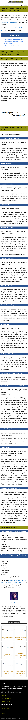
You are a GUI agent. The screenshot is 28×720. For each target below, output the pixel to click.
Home (2, 5)
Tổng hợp (7, 5)
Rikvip (23, 718)
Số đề (3, 714)
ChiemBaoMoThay (15, 2)
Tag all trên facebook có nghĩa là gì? (20, 655)
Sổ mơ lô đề (5, 711)
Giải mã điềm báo (6, 708)
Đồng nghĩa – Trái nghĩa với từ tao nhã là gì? (20, 673)
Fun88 (25, 718)
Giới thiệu (4, 695)
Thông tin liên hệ (6, 701)
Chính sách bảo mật (7, 698)
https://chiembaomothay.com (9, 22)
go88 (21, 718)
